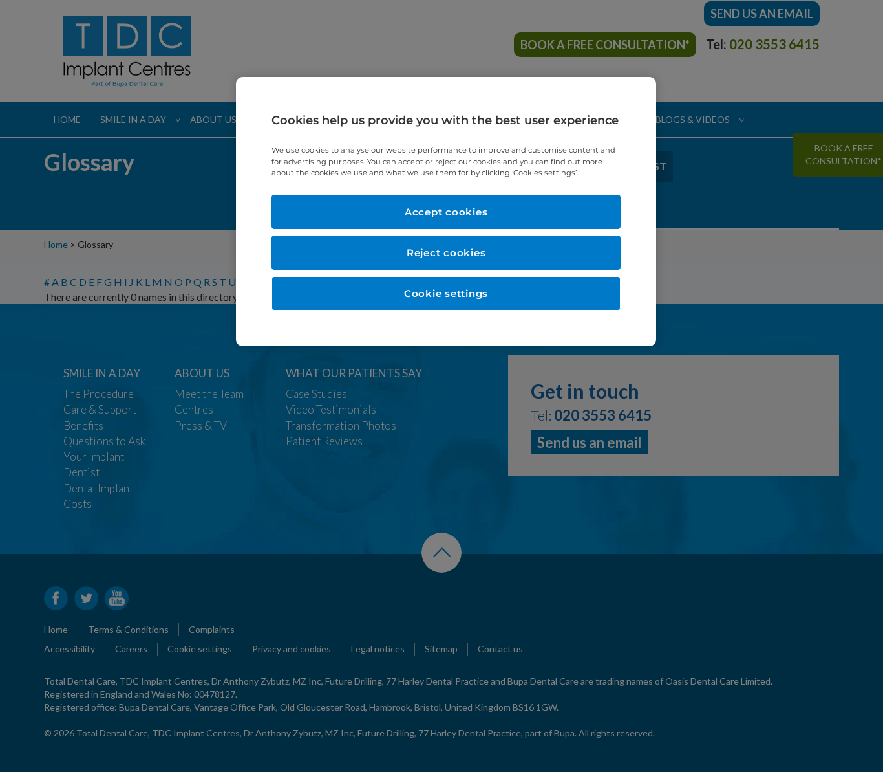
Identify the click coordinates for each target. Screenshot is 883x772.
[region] (446, 211)
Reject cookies (446, 253)
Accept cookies (446, 212)
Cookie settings (446, 293)
